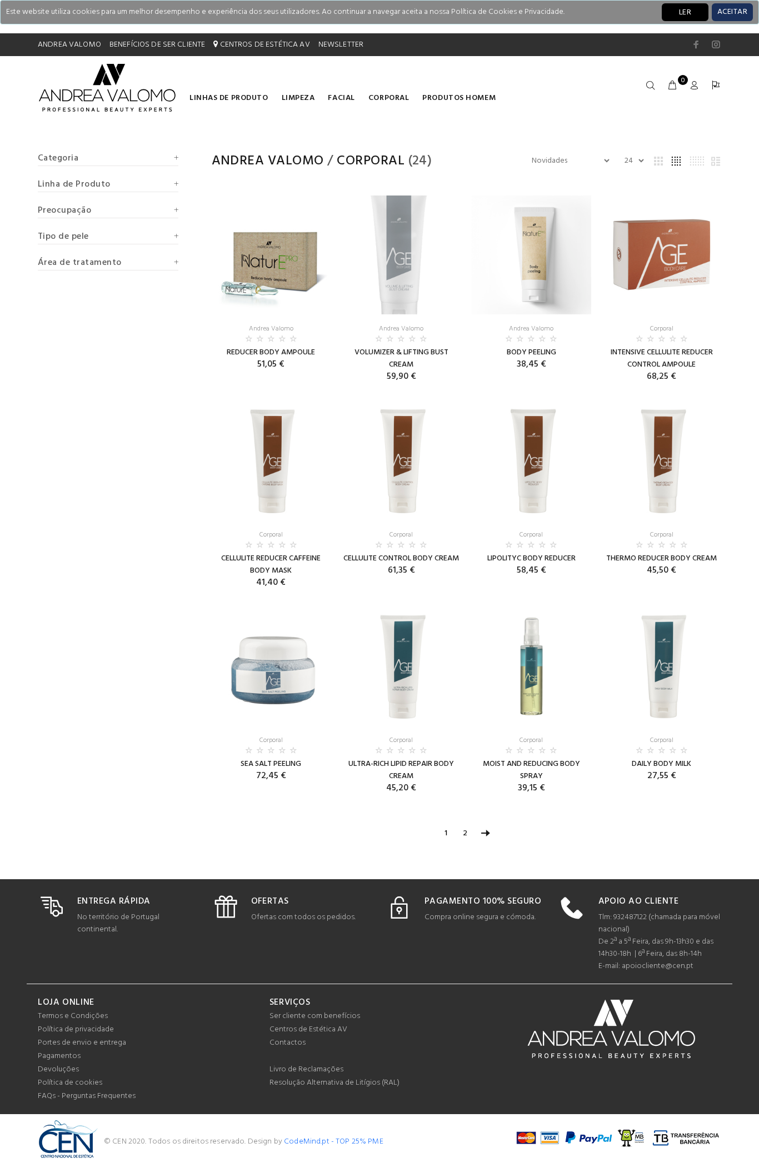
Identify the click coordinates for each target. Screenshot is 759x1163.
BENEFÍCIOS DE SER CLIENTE (157, 44)
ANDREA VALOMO (69, 44)
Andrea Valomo (268, 161)
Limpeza (298, 98)
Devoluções (58, 1069)
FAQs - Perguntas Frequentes (87, 1096)
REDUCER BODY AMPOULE (271, 352)
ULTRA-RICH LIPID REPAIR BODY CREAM (401, 770)
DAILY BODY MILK (661, 764)
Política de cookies (70, 1082)
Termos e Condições (73, 1016)
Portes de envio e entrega (82, 1042)
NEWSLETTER (340, 44)
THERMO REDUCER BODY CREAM (661, 558)
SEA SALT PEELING (271, 764)
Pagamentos (59, 1056)
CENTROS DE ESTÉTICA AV (263, 44)
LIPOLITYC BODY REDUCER (531, 558)
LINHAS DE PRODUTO (228, 98)
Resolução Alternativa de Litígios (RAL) (334, 1082)
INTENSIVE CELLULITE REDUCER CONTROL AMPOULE (662, 358)
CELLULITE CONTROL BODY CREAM (401, 558)
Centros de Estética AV (308, 1029)
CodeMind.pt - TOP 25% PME (333, 1141)
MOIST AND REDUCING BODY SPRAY (531, 770)
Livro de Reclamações (306, 1069)
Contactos (287, 1042)
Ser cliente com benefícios (314, 1016)
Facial (341, 98)
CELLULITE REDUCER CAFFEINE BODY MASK (271, 564)
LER (685, 12)
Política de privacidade (76, 1029)
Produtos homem (459, 98)
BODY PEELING (531, 352)
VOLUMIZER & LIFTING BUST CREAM (401, 358)
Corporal (388, 98)
